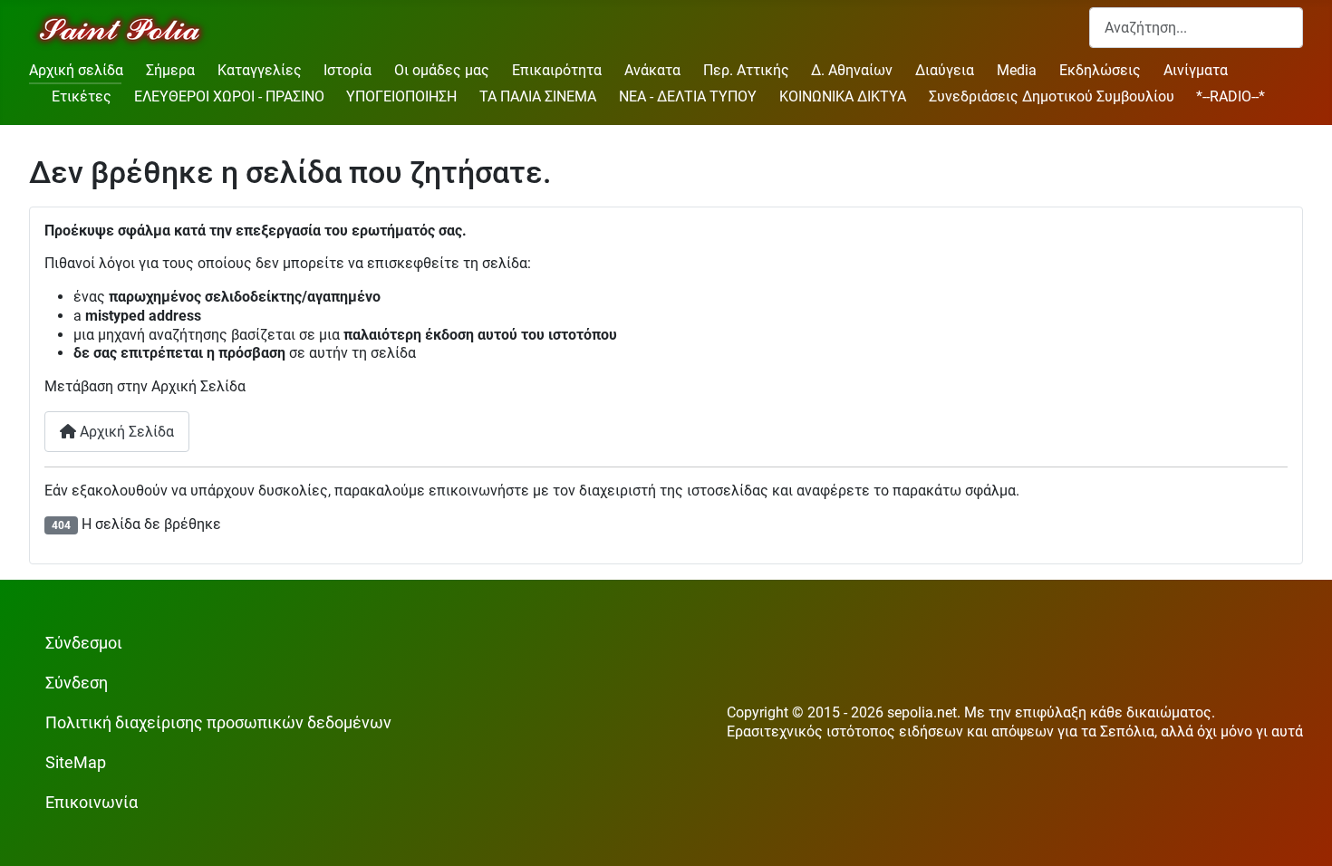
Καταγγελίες (259, 70)
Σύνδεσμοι (83, 643)
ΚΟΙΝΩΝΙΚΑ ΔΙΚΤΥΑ (842, 96)
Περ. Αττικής (746, 70)
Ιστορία (347, 70)
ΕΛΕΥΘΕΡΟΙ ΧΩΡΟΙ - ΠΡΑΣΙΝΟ (229, 96)
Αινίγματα (1195, 70)
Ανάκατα (652, 70)
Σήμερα (170, 70)
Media (1017, 70)
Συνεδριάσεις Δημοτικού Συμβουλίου (1051, 96)
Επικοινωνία (91, 803)
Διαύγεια (944, 70)
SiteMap (75, 763)
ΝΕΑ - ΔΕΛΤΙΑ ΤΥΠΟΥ (688, 96)
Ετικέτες (81, 96)
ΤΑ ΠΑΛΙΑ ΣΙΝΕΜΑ (537, 96)
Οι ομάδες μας (441, 70)
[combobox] (1196, 27)
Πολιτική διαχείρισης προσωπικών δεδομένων (218, 723)
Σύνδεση (76, 683)
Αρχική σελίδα (76, 70)
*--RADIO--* (1230, 96)
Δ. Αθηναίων (852, 70)
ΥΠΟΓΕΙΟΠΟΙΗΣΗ (401, 96)
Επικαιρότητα (557, 70)
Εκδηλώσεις (1100, 70)
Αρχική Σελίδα (125, 431)
